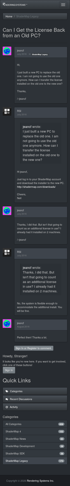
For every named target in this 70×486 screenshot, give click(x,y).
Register (32, 348)
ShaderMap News (34, 438)
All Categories (34, 424)
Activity (13, 407)
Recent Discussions (20, 399)
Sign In (20, 348)
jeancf (20, 50)
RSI (19, 111)
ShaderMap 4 (34, 431)
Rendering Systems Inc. (40, 480)
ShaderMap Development (34, 446)
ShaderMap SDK (34, 453)
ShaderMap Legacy (40, 54)
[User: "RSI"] (8, 111)
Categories (15, 391)
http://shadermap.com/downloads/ (36, 186)
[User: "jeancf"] (8, 51)
